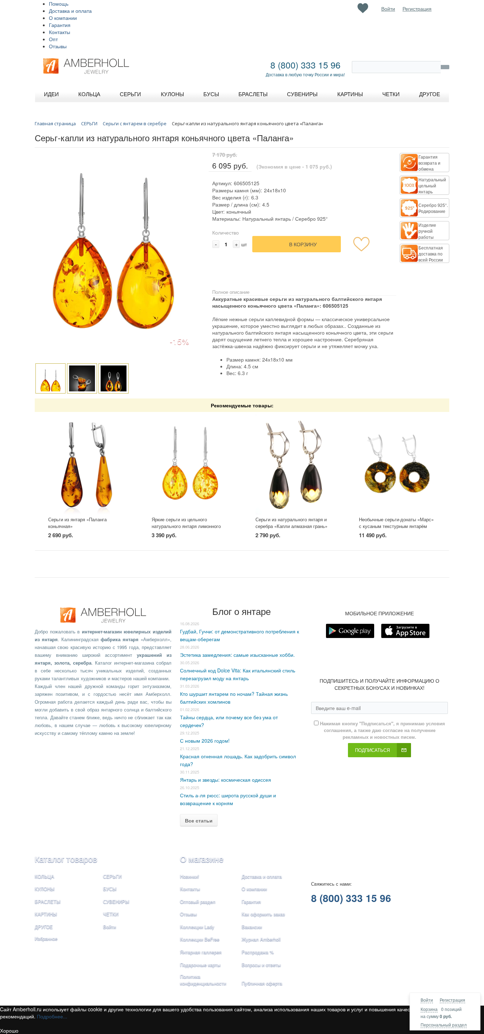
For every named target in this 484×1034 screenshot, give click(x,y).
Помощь (58, 3)
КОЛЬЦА (44, 876)
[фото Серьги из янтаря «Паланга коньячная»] (86, 464)
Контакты (59, 31)
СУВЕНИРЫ (116, 901)
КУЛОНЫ (45, 888)
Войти (427, 1000)
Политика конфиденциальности (203, 979)
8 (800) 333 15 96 (305, 64)
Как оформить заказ (263, 914)
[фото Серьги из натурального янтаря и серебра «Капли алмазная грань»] (293, 464)
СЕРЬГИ (112, 876)
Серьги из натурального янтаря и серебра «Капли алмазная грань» (291, 522)
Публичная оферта (262, 983)
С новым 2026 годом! (205, 740)
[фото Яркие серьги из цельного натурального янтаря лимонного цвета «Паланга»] (190, 464)
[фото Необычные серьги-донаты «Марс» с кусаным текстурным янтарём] (397, 464)
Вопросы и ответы (261, 964)
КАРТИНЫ (46, 914)
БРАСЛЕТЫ (48, 901)
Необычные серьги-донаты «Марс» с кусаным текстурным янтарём (396, 522)
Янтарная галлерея (200, 951)
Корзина (429, 1009)
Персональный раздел (444, 1025)
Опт (53, 39)
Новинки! (189, 876)
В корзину (303, 244)
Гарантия (60, 24)
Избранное (46, 938)
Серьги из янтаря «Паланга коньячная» (77, 522)
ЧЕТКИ (110, 914)
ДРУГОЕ (44, 926)
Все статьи (199, 820)
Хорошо (9, 1030)
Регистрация (452, 1000)
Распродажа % (258, 951)
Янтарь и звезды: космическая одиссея (225, 779)
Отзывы (58, 46)
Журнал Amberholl (261, 939)
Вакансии (252, 926)
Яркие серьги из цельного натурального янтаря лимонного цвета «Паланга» (186, 526)
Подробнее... (52, 1016)
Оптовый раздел (197, 901)
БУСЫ (110, 888)
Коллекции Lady (197, 926)
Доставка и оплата (70, 10)
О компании (63, 17)
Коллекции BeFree (199, 939)
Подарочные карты (200, 964)
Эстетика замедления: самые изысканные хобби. (237, 654)
